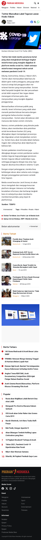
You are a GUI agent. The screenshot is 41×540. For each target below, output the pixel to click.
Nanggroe (5, 8)
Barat (14, 270)
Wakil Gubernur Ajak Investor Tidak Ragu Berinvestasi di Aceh (26, 292)
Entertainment (26, 507)
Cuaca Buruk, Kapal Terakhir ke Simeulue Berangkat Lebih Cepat (25, 266)
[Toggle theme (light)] (38, 3)
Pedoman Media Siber (9, 532)
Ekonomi (26, 8)
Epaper (4, 523)
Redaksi (4, 519)
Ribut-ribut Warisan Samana (17, 452)
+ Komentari (33, 226)
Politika (12, 8)
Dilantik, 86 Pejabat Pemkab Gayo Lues (21, 456)
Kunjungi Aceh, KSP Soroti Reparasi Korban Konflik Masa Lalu (26, 253)
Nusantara (5, 510)
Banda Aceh (16, 244)
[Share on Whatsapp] (38, 22)
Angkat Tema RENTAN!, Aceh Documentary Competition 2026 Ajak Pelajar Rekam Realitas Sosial (20, 376)
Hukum (19, 8)
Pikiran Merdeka (15, 3)
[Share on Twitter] (35, 22)
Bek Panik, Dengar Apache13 (17, 428)
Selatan (15, 284)
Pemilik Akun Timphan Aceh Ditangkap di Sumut (23, 240)
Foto (23, 504)
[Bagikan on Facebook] (31, 22)
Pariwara (24, 510)
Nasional (34, 8)
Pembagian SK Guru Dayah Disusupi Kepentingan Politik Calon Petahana (26, 279)
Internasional (25, 497)
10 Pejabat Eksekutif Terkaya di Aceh (21, 440)
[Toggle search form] (35, 3)
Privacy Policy (7, 526)
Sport (23, 500)
